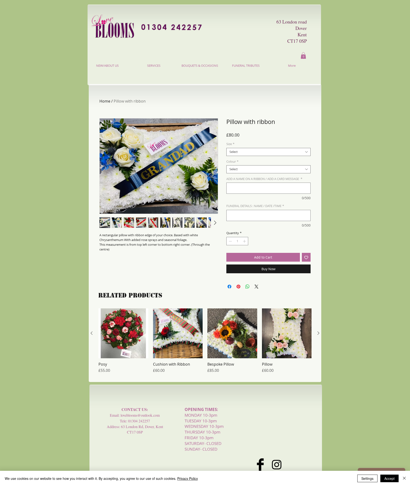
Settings (367, 478)
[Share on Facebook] (229, 286)
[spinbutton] (237, 241)
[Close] (404, 478)
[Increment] (245, 241)
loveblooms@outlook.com (140, 415)
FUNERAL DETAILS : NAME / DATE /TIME (255, 206)
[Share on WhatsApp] (247, 286)
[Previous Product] (91, 333)
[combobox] (268, 152)
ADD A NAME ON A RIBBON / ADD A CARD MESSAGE (264, 179)
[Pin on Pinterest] (238, 286)
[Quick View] (123, 333)
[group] (205, 343)
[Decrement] (230, 241)
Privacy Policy (187, 478)
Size (230, 144)
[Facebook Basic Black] (260, 464)
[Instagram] (276, 464)
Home (104, 101)
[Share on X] (256, 286)
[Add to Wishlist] (306, 257)
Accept (389, 478)
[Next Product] (318, 333)
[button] (303, 55)
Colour (232, 162)
